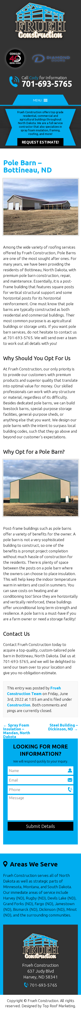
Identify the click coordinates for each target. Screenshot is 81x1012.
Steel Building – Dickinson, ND (63, 727)
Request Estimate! (40, 142)
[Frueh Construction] (40, 40)
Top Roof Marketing (59, 1006)
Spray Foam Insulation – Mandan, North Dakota (16, 731)
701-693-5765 (47, 83)
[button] (37, 100)
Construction (18, 705)
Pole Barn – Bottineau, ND (27, 166)
